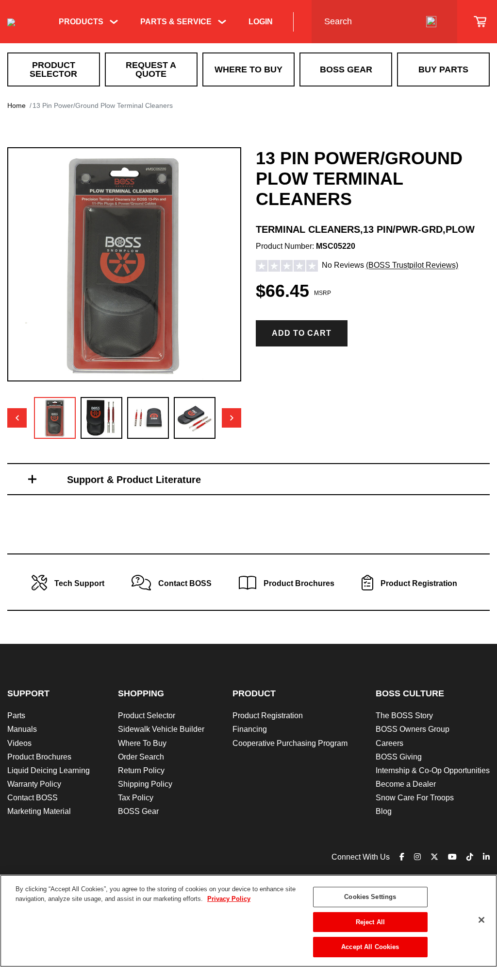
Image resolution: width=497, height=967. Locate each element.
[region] (248, 921)
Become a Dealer (406, 784)
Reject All (370, 922)
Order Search (141, 757)
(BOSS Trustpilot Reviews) (412, 265)
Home (16, 105)
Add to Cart (301, 333)
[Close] (481, 920)
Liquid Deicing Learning (48, 770)
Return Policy (141, 770)
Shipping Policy (145, 784)
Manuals (22, 729)
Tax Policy (135, 798)
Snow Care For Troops (415, 798)
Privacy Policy (228, 898)
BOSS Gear (346, 69)
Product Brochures (39, 757)
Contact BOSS (32, 798)
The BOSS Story (404, 715)
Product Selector (53, 69)
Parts (16, 715)
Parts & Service (176, 21)
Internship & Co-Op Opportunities (433, 770)
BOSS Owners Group (412, 729)
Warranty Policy (34, 784)
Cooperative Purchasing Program (290, 743)
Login (260, 21)
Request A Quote (151, 69)
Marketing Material (39, 811)
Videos (19, 743)
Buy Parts (443, 69)
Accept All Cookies (370, 946)
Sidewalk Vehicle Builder (161, 729)
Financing (249, 729)
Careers (389, 743)
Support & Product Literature (134, 479)
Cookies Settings (370, 896)
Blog (384, 811)
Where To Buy (248, 69)
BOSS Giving (399, 757)
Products (81, 21)
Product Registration (267, 715)
